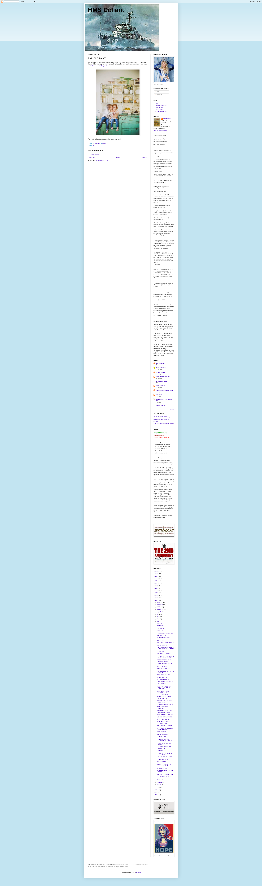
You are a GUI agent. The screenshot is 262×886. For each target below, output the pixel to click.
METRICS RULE (161, 732)
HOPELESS (160, 630)
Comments (159, 94)
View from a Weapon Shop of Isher (162, 418)
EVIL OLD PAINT (161, 762)
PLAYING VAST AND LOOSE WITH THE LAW (165, 728)
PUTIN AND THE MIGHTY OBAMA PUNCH (164, 722)
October (159, 607)
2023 (157, 578)
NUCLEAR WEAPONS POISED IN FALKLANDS (164, 739)
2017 (157, 593)
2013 (157, 787)
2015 (157, 597)
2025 (157, 573)
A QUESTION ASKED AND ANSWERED (164, 747)
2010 (157, 795)
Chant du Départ (160, 386)
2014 (157, 600)
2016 (157, 595)
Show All (172, 409)
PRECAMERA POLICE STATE (165, 774)
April (158, 621)
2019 (157, 588)
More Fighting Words (161, 111)
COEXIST (159, 623)
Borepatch (159, 395)
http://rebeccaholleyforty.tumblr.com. (101, 66)
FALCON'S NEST (161, 651)
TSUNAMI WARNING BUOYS (165, 704)
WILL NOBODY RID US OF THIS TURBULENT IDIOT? (165, 680)
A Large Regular (160, 372)
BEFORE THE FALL (162, 635)
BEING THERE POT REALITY (165, 714)
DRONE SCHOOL (162, 750)
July (158, 614)
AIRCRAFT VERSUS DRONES (165, 642)
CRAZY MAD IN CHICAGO (164, 777)
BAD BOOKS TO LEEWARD (164, 717)
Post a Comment (95, 154)
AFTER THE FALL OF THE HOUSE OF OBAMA (164, 764)
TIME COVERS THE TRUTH (164, 725)
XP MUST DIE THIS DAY (163, 719)
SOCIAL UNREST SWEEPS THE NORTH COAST (164, 711)
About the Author (159, 107)
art (93, 145)
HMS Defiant (106, 9)
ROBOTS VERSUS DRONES (165, 633)
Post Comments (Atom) (102, 160)
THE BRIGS (160, 626)
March (159, 780)
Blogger (138, 872)
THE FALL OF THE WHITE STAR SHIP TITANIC (164, 697)
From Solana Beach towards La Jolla (164, 423)
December (160, 602)
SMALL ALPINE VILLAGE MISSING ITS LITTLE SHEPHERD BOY (164, 693)
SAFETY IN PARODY (162, 666)
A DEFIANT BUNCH (162, 759)
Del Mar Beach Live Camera (160, 416)
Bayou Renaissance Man (163, 376)
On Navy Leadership (161, 105)
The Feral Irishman (161, 368)
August (159, 612)
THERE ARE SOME (162, 645)
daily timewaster (160, 363)
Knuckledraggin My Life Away (164, 390)
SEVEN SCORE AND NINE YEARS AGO (164, 701)
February (159, 782)
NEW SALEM (160, 628)
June (158, 616)
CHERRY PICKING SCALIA (164, 664)
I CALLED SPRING (162, 768)
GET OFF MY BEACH (162, 677)
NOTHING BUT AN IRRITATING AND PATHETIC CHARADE (165, 656)
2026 (157, 571)
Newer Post (92, 157)
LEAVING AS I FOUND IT (163, 675)
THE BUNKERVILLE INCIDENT (162, 707)
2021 (157, 583)
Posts (157, 91)
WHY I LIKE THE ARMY (163, 654)
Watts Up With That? (161, 381)
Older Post (144, 157)
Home (118, 157)
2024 (157, 576)
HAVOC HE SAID (161, 683)
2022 (157, 581)
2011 (157, 792)
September (160, 609)
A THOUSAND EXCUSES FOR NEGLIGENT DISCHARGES (165, 648)
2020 (157, 585)
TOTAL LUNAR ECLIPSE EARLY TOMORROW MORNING (164, 687)
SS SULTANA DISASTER (163, 638)
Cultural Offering (160, 405)
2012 (157, 790)
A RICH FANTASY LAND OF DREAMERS (164, 753)
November (160, 604)
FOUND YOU (160, 640)
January (159, 784)
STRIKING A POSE (162, 736)
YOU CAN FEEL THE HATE (164, 757)
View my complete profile (160, 130)
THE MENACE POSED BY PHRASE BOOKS (164, 660)
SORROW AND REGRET (164, 668)
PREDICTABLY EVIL (162, 734)
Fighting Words (159, 109)
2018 (157, 590)
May (158, 619)
